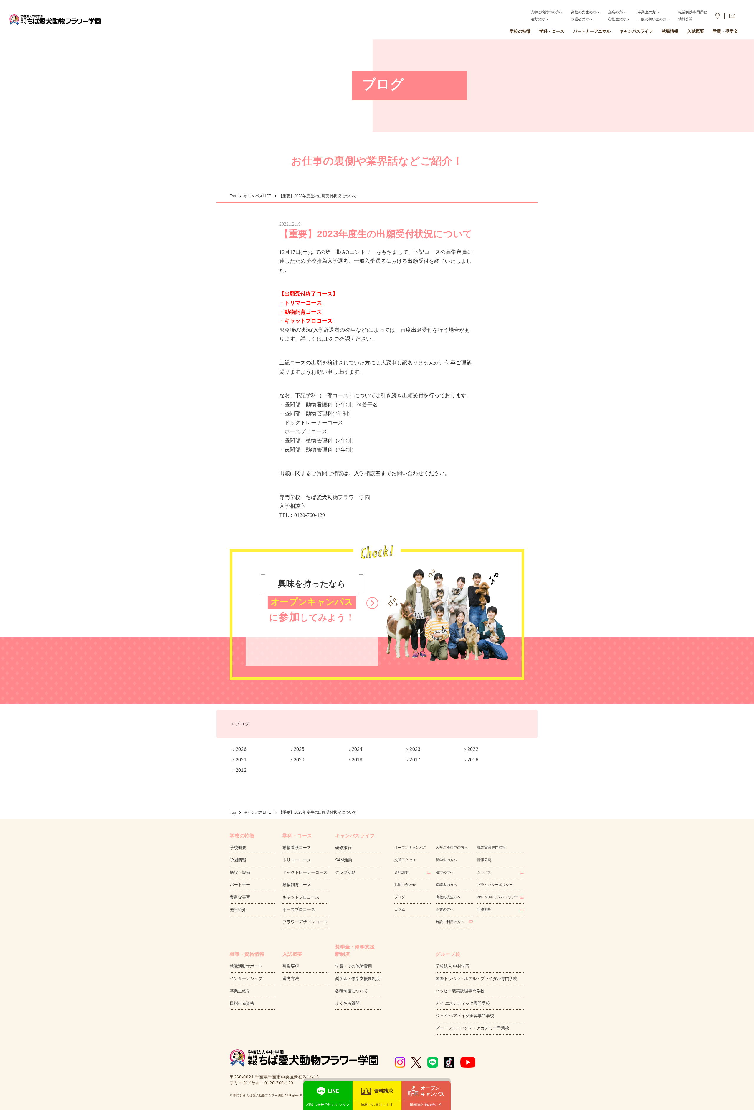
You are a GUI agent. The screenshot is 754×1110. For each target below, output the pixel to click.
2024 (357, 749)
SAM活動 (343, 860)
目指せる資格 (242, 1003)
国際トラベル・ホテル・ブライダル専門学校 (476, 978)
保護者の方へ (582, 19)
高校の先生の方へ (585, 12)
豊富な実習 (240, 897)
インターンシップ (246, 978)
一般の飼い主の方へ (654, 19)
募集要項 (290, 966)
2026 (241, 749)
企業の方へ (617, 12)
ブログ (399, 897)
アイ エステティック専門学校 (463, 1003)
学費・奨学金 (725, 31)
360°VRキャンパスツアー (498, 897)
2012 (241, 770)
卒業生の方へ (648, 12)
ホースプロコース (298, 909)
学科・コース (551, 31)
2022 (472, 749)
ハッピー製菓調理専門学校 (460, 991)
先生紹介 (238, 909)
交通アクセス (405, 860)
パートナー (240, 884)
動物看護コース (296, 847)
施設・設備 (240, 872)
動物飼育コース (296, 884)
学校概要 (238, 847)
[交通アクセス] (717, 16)
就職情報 (670, 31)
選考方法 (290, 978)
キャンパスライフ (636, 31)
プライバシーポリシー (495, 885)
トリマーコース (296, 860)
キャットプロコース (300, 897)
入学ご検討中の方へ (547, 12)
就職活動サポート (246, 966)
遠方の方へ (540, 19)
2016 (472, 759)
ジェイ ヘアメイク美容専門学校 (465, 1015)
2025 (299, 749)
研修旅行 (343, 847)
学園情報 (238, 860)
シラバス (484, 872)
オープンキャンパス (410, 847)
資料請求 (401, 872)
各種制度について (351, 991)
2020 (299, 759)
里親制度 (484, 909)
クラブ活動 (345, 872)
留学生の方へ (446, 860)
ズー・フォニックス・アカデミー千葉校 (472, 1028)
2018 (357, 759)
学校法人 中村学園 (452, 966)
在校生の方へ (618, 19)
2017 (414, 759)
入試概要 (695, 31)
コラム (399, 909)
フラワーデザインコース (304, 921)
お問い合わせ (405, 885)
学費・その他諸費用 (353, 966)
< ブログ (240, 723)
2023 (414, 749)
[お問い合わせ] (732, 16)
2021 (241, 759)
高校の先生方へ (448, 897)
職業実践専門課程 (692, 12)
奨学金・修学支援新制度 (357, 978)
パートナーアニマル (592, 31)
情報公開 (685, 19)
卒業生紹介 (240, 991)
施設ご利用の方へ (450, 922)
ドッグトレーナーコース (304, 872)
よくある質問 (347, 1003)
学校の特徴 (520, 31)
